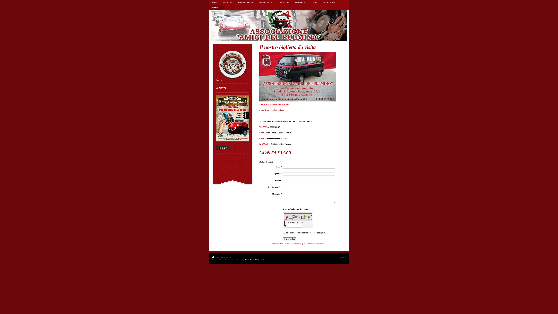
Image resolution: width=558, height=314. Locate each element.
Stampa (218, 257)
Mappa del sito (226, 257)
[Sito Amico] (232, 64)
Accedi (343, 257)
